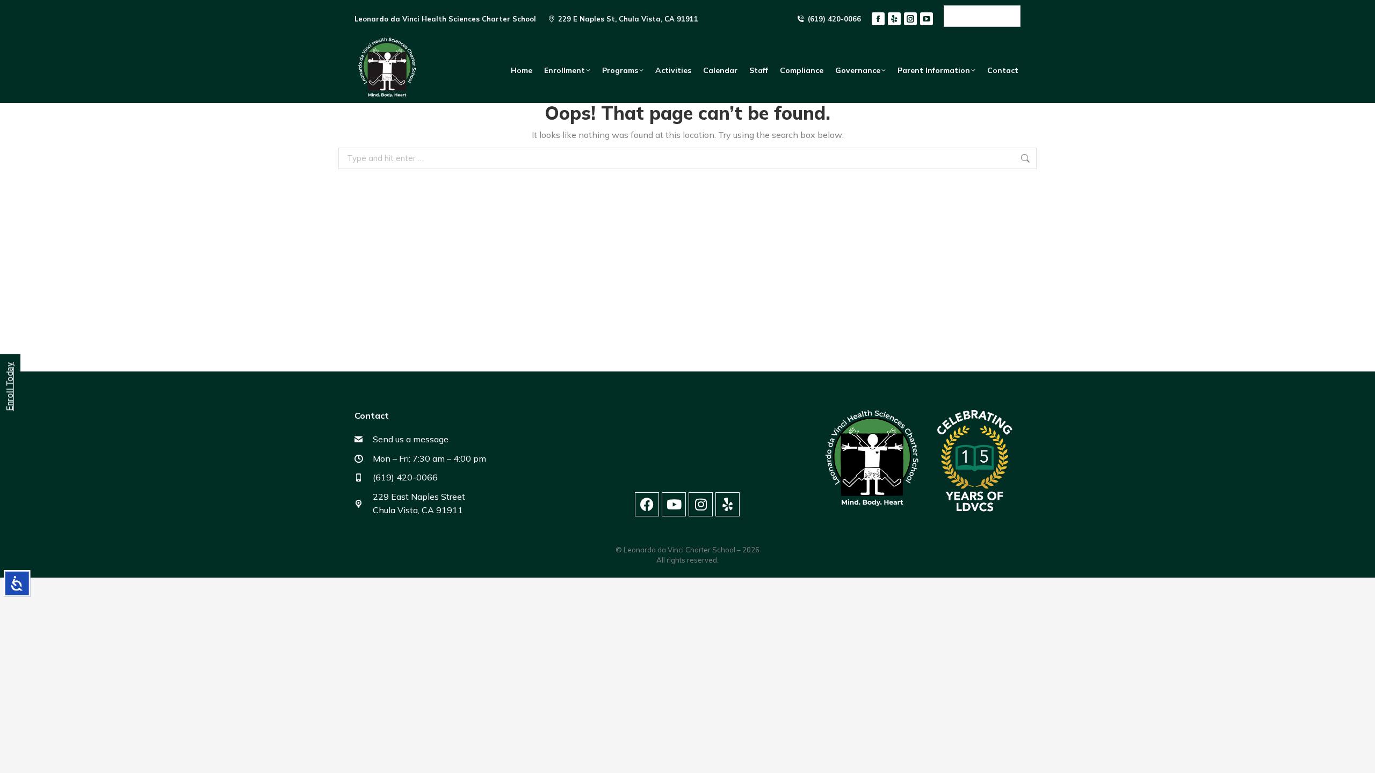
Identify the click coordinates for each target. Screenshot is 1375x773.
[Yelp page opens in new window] (894, 18)
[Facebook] (647, 504)
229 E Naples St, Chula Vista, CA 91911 (628, 18)
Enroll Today (10, 386)
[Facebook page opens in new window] (878, 18)
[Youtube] (674, 504)
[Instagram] (701, 504)
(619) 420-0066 (834, 18)
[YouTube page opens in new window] (926, 18)
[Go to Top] (1359, 757)
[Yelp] (727, 504)
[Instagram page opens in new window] (910, 18)
